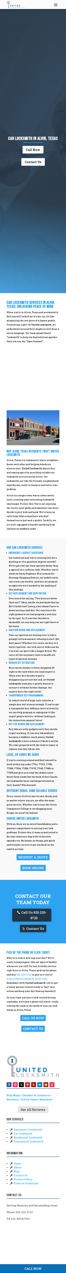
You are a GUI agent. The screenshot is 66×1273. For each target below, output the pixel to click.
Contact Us (33, 162)
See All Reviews (33, 1110)
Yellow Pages (29, 1099)
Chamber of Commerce (36, 1095)
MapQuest (45, 1099)
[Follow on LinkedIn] (39, 1084)
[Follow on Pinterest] (27, 1084)
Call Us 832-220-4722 (34, 915)
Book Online (33, 868)
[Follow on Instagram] (15, 1084)
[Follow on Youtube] (45, 1084)
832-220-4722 (24, 974)
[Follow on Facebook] (9, 1084)
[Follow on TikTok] (52, 1084)
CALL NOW (33, 1269)
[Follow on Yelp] (33, 1084)
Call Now (33, 150)
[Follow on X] (21, 1084)
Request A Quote (33, 857)
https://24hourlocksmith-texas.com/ (27, 978)
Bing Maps (13, 1095)
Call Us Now (33, 1018)
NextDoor (13, 1099)
